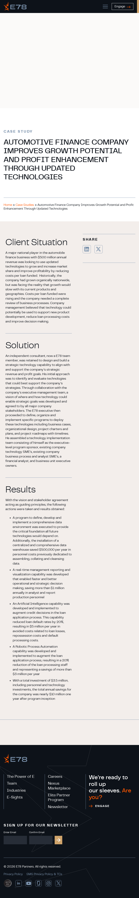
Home (8, 204)
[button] (87, 249)
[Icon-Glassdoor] (38, 883)
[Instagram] (48, 883)
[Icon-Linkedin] (18, 883)
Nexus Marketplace (59, 785)
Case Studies (25, 204)
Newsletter (58, 807)
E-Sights (15, 797)
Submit (58, 840)
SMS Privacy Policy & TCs (44, 874)
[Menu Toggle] (105, 6)
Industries (16, 790)
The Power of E (20, 776)
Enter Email (10, 832)
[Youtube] (28, 883)
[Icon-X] (58, 883)
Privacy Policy (13, 874)
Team (12, 783)
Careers (55, 776)
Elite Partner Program (59, 797)
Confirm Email (37, 832)
